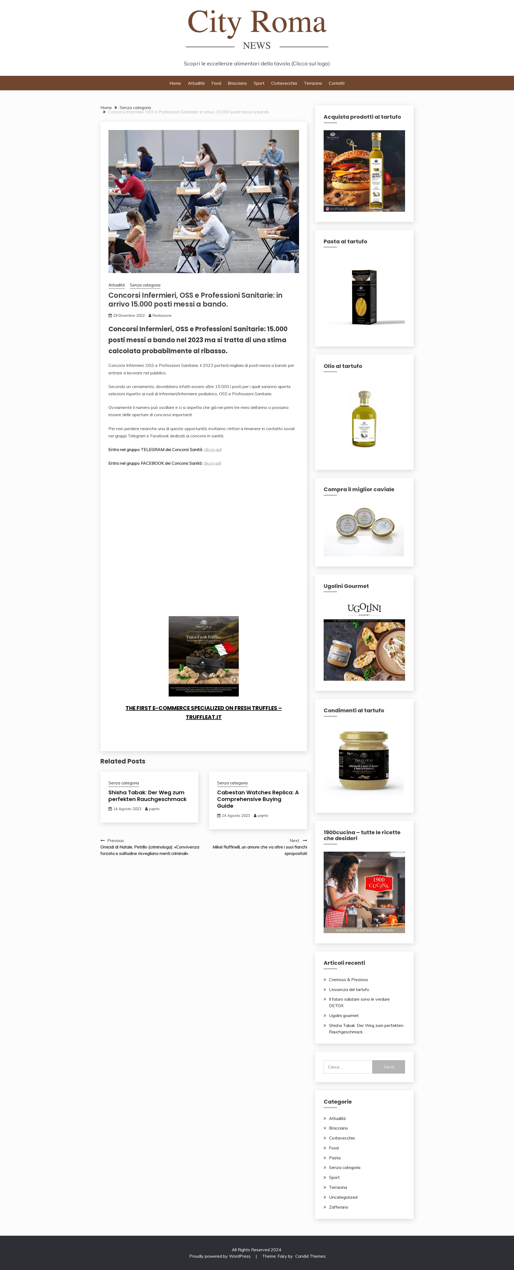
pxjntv (154, 808)
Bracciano (237, 83)
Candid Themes (310, 1256)
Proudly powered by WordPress (220, 1256)
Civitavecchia (284, 83)
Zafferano (338, 1207)
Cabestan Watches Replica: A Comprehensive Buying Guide (258, 799)
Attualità (196, 83)
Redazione (162, 315)
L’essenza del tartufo (349, 989)
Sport (259, 83)
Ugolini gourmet (344, 1015)
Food (216, 83)
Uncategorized (343, 1197)
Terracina (313, 83)
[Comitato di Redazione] (175, 605)
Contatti (337, 83)
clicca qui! (213, 449)
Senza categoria (145, 285)
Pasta (335, 1157)
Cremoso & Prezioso (348, 979)
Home (175, 83)
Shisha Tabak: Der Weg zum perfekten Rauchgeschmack (147, 796)
